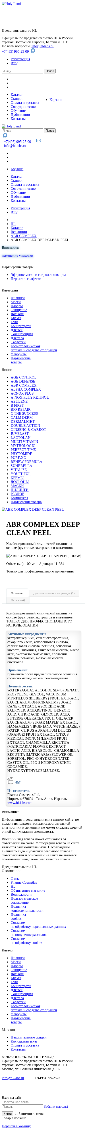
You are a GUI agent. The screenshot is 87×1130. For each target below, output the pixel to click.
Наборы (17, 306)
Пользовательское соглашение (24, 900)
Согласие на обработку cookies (26, 941)
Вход (14, 63)
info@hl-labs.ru (42, 46)
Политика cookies (18, 916)
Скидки (17, 98)
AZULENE (19, 401)
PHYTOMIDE (21, 454)
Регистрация (20, 59)
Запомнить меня (31, 1113)
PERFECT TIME (23, 450)
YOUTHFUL (21, 474)
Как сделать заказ (24, 1041)
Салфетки (18, 342)
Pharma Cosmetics (24, 882)
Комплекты (19, 498)
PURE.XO (18, 458)
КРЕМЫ (17, 478)
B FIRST (17, 405)
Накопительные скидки (29, 1037)
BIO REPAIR (21, 409)
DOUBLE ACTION (25, 425)
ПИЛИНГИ (20, 490)
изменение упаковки (17, 255)
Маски (16, 302)
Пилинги (18, 298)
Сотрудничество (23, 106)
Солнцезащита (22, 334)
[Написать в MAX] (33, 51)
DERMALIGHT (23, 421)
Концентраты (21, 326)
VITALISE (19, 470)
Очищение (19, 310)
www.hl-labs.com (19, 803)
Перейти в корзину (16, 1126)
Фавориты (19, 354)
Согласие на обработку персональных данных (38, 924)
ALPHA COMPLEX (26, 389)
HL (13, 224)
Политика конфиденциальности (27, 908)
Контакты (18, 119)
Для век (17, 330)
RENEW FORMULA (26, 462)
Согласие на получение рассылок (29, 932)
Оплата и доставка (25, 102)
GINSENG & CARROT (28, 429)
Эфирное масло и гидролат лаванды (38, 275)
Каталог (17, 94)
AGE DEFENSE (23, 381)
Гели (14, 322)
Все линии (19, 232)
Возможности (21, 894)
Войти (8, 1113)
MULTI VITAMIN (24, 441)
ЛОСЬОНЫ (20, 482)
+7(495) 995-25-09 (15, 51)
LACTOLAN (21, 437)
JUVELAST (20, 433)
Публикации (20, 115)
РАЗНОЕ (17, 494)
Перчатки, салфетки (26, 279)
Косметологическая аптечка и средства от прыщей (34, 348)
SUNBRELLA (21, 466)
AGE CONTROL (24, 377)
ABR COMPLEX (24, 236)
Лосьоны (17, 314)
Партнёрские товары (26, 502)
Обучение (18, 110)
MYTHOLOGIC (23, 445)
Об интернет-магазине (28, 890)
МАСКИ (17, 486)
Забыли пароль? (56, 1106)
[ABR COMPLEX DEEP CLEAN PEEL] (33, 509)
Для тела (17, 338)
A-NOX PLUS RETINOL (30, 397)
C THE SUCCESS (24, 413)
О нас (15, 878)
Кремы (16, 318)
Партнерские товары (21, 360)
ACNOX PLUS (22, 393)
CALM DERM (22, 417)
